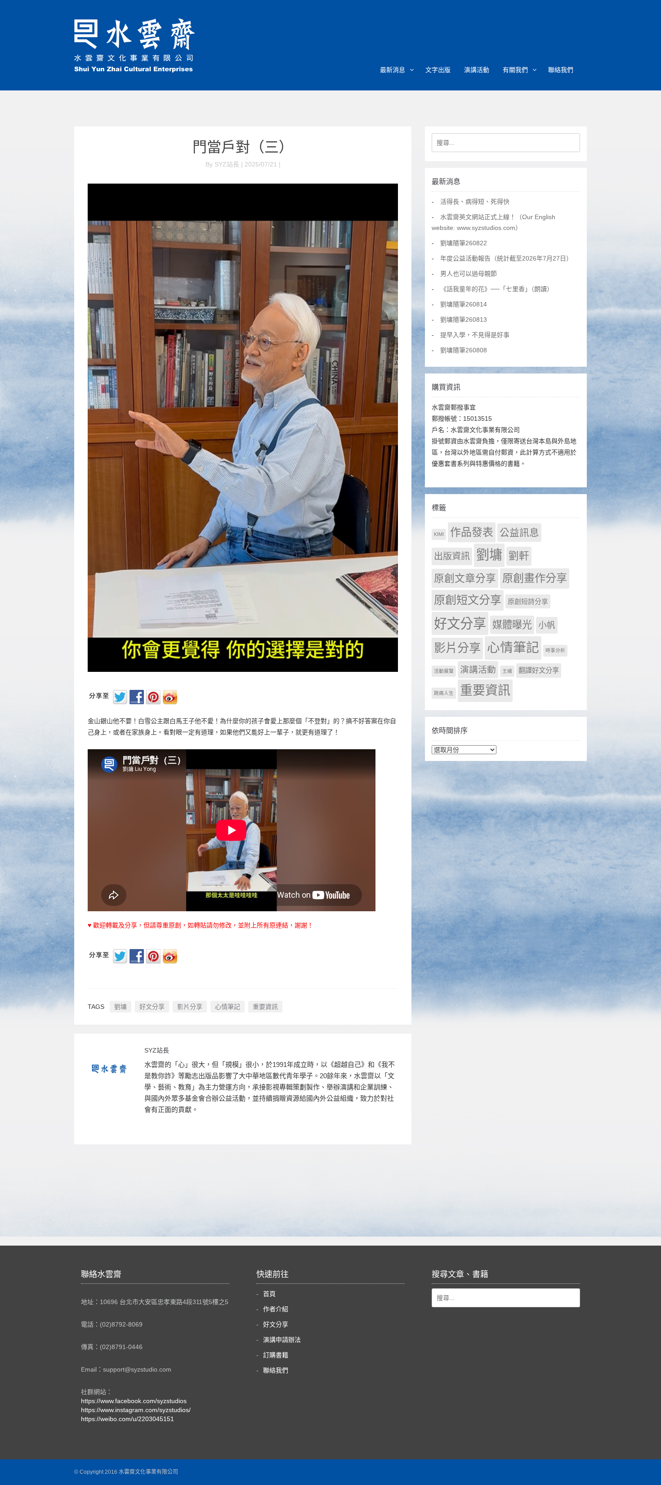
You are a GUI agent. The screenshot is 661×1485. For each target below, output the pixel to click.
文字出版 (438, 69)
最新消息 (392, 69)
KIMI (439, 534)
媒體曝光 (512, 624)
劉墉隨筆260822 (463, 243)
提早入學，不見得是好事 (474, 334)
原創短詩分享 (528, 601)
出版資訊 (452, 556)
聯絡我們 (560, 69)
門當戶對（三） (242, 147)
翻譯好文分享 (538, 670)
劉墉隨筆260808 (463, 350)
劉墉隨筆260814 (463, 304)
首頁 (269, 1293)
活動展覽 (444, 671)
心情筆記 (227, 1006)
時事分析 (555, 650)
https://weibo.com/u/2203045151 (127, 1418)
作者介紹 (275, 1309)
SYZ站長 (156, 1050)
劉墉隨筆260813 (463, 319)
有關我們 (515, 69)
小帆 (546, 625)
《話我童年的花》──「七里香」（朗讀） (496, 288)
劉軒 (519, 556)
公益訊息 (519, 532)
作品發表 (471, 532)
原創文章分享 (465, 578)
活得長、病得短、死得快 (474, 201)
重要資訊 (265, 1006)
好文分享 (152, 1006)
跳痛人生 (444, 693)
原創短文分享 (467, 600)
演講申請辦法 (282, 1339)
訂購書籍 (275, 1355)
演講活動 (476, 69)
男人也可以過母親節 (468, 273)
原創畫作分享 (534, 578)
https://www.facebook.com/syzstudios (134, 1400)
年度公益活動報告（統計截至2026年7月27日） (506, 258)
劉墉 (120, 1006)
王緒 (507, 671)
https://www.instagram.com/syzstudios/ (136, 1409)
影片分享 (189, 1006)
